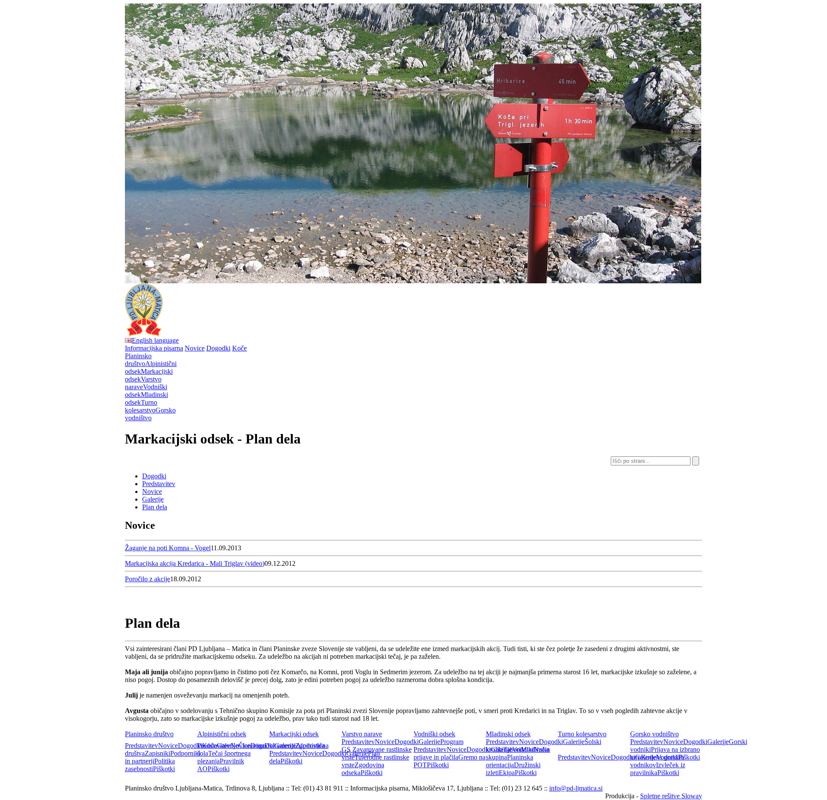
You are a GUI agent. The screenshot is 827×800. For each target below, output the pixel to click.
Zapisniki (157, 753)
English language (155, 340)
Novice (195, 348)
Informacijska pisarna (154, 348)
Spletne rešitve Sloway (671, 796)
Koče (239, 348)
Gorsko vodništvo (654, 734)
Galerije (153, 499)
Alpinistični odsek (221, 734)
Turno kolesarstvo (582, 734)
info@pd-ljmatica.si (576, 788)
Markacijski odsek (294, 734)
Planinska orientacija (509, 761)
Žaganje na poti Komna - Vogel (168, 548)
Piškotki (164, 768)
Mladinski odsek (508, 734)
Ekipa (507, 772)
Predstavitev (158, 483)
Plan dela (154, 507)
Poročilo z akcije (147, 579)
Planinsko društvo (149, 734)
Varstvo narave (362, 734)
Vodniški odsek (434, 734)
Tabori (512, 749)
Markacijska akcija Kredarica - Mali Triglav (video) (194, 563)
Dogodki (218, 348)
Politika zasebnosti (150, 764)
